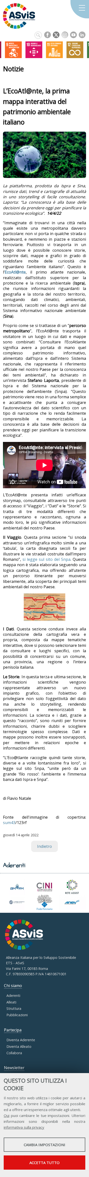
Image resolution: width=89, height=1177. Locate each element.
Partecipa (13, 1030)
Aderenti (13, 995)
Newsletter (14, 1067)
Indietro (44, 846)
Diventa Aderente (20, 1040)
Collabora (14, 1053)
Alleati (11, 1002)
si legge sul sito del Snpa (46, 559)
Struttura (13, 1008)
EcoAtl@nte (15, 272)
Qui (6, 1115)
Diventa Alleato (18, 1046)
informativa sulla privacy (24, 1127)
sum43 (9, 822)
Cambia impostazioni (44, 1144)
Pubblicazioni (17, 1015)
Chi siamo (13, 985)
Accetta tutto (44, 1162)
